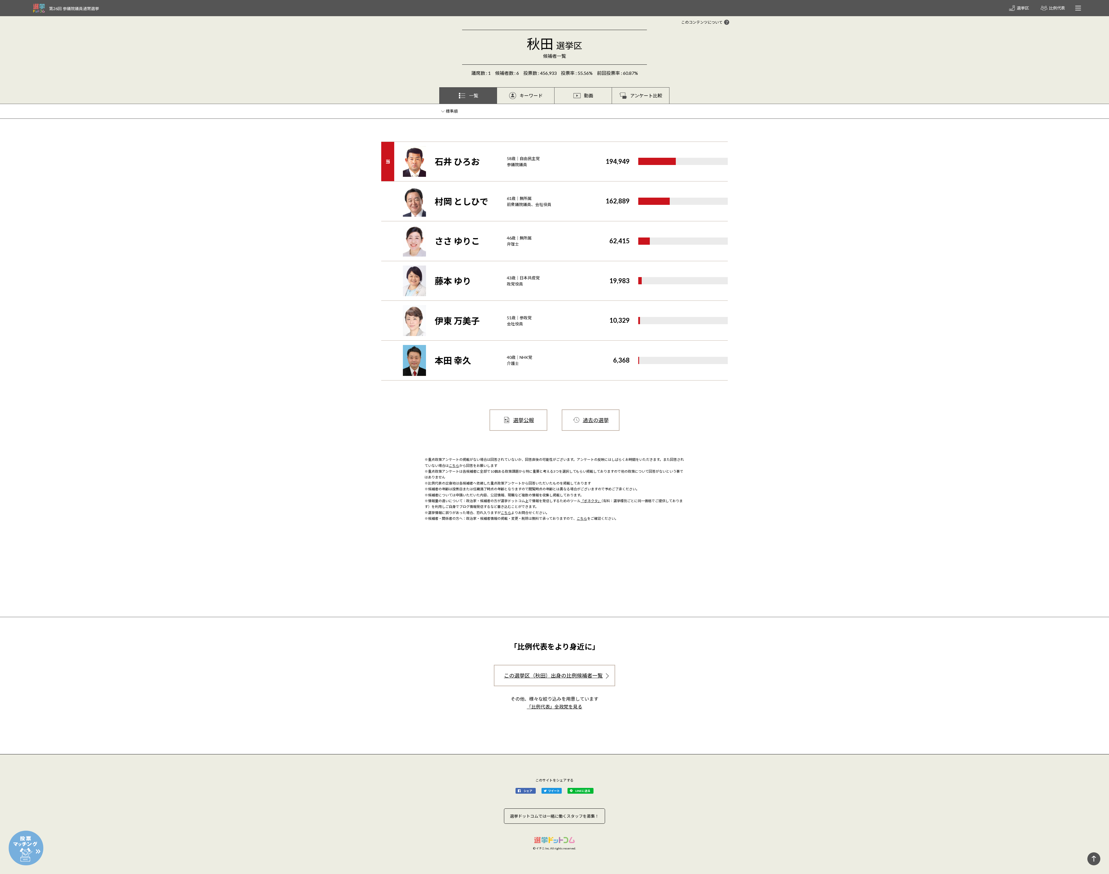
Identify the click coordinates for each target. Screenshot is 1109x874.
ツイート (554, 791)
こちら (454, 465)
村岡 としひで (461, 201)
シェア (528, 791)
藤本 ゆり (453, 281)
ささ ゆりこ (457, 241)
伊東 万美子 (457, 321)
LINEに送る (582, 791)
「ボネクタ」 (590, 501)
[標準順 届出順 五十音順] (452, 111)
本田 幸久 (453, 360)
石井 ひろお (457, 161)
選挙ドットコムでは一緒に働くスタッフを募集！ (554, 816)
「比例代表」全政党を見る (554, 706)
